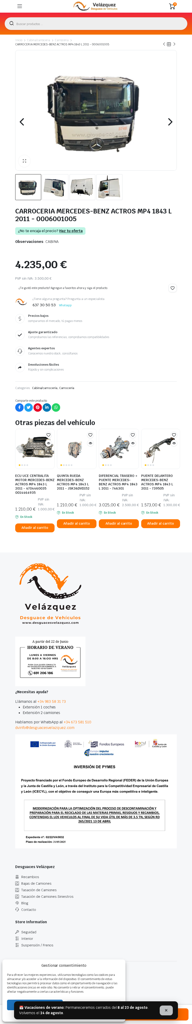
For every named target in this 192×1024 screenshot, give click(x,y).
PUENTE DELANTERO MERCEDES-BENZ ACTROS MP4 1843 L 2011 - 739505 (157, 482)
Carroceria (62, 40)
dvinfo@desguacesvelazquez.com (44, 727)
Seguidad (28, 932)
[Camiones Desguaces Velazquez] (95, 6)
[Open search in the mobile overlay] (96, 23)
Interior (27, 939)
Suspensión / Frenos (37, 945)
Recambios (30, 877)
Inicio (18, 40)
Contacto (28, 910)
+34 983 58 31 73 (51, 701)
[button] (24, 161)
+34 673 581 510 (77, 722)
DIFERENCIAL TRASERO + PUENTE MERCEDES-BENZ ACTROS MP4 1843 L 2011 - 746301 (118, 482)
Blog (24, 903)
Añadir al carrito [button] (35, 528)
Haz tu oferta (71, 231)
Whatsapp (65, 305)
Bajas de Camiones (36, 883)
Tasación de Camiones (39, 890)
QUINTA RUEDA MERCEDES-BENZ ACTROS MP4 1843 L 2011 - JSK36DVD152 (73, 482)
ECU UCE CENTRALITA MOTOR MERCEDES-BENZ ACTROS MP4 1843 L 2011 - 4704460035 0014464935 (35, 484)
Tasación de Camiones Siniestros (47, 896)
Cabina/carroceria (38, 40)
